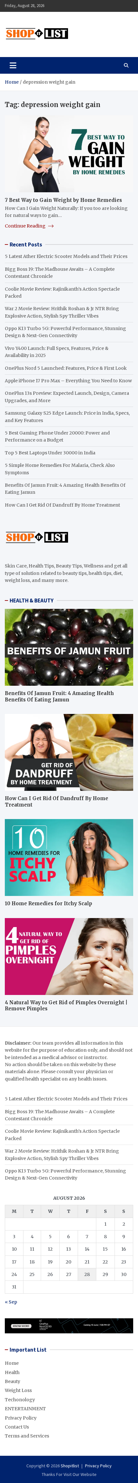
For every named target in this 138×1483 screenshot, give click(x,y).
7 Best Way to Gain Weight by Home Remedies (63, 200)
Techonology (20, 1400)
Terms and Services (27, 1436)
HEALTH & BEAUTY (32, 600)
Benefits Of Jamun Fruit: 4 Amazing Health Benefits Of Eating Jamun (59, 696)
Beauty (12, 1381)
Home (12, 1363)
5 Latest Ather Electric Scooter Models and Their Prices (66, 256)
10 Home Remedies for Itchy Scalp (48, 903)
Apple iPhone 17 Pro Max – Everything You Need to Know (68, 381)
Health (12, 1372)
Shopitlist (70, 1466)
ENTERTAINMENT (25, 1409)
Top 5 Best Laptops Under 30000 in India (50, 453)
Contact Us (17, 1427)
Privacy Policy (21, 1418)
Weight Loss (18, 1390)
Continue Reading (26, 226)
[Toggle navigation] (13, 65)
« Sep (11, 1302)
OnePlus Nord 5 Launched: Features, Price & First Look (66, 368)
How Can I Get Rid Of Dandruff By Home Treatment (62, 505)
